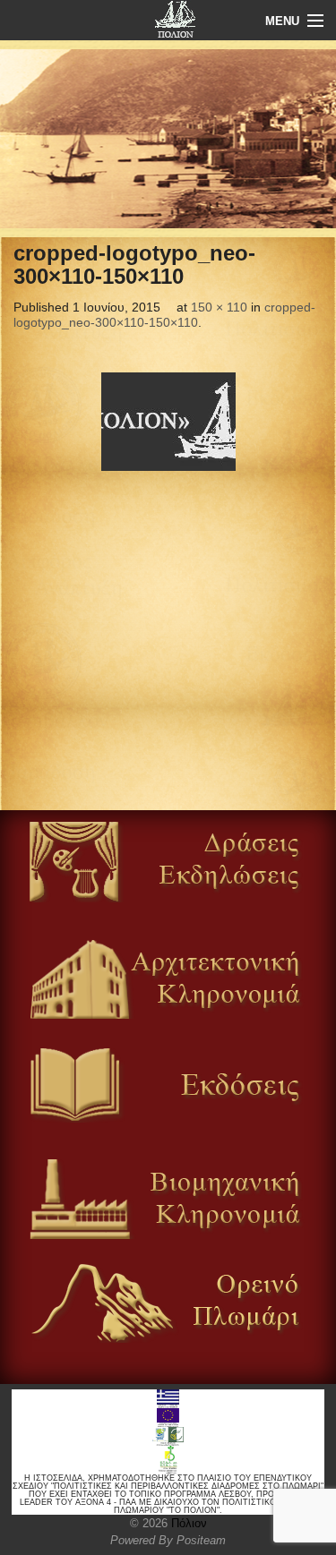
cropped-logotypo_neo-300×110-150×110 (164, 315)
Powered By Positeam (168, 1540)
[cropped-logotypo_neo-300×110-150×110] (168, 421)
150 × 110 (219, 307)
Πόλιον (187, 1523)
